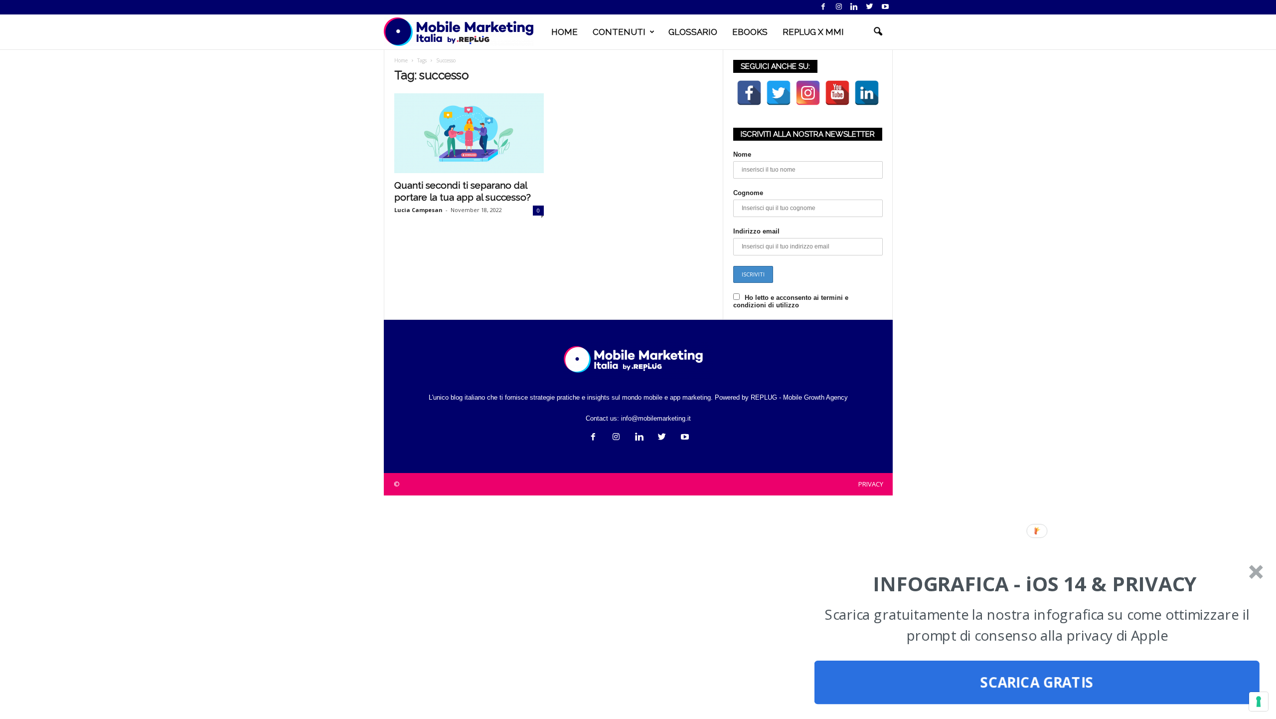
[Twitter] (870, 7)
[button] (878, 32)
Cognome (748, 193)
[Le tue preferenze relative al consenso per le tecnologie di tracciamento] (1258, 701)
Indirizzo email (756, 231)
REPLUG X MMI (813, 32)
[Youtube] (885, 7)
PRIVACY (870, 483)
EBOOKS (750, 32)
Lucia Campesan (418, 210)
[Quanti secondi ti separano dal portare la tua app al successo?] (469, 133)
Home (401, 60)
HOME (564, 32)
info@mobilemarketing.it (656, 418)
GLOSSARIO (692, 32)
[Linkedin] (854, 7)
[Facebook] (823, 7)
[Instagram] (839, 7)
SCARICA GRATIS (1037, 682)
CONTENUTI (619, 32)
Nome (742, 154)
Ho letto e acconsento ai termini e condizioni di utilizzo (790, 301)
